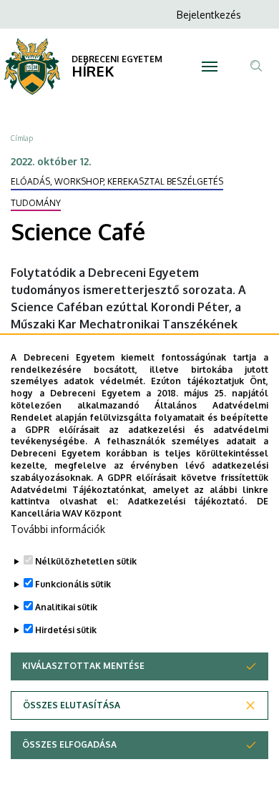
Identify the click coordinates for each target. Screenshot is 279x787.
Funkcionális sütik (73, 584)
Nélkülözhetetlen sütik (86, 561)
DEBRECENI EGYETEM (117, 59)
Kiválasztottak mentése (83, 665)
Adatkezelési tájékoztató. (188, 501)
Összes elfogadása (69, 744)
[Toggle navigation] (209, 66)
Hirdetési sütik (66, 630)
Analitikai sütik (66, 607)
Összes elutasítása (71, 705)
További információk (58, 529)
